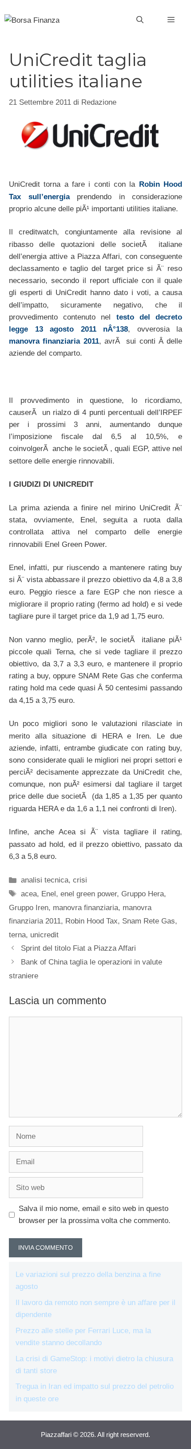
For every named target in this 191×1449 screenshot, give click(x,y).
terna (17, 935)
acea (29, 894)
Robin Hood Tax (91, 921)
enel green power (88, 894)
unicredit (44, 935)
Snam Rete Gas (148, 921)
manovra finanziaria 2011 (54, 341)
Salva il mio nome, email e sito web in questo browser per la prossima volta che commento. (95, 1214)
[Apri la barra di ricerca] (139, 20)
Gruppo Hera (142, 894)
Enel (48, 894)
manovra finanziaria (85, 907)
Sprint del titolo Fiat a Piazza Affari (78, 948)
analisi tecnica (44, 880)
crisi (80, 880)
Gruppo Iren (28, 907)
